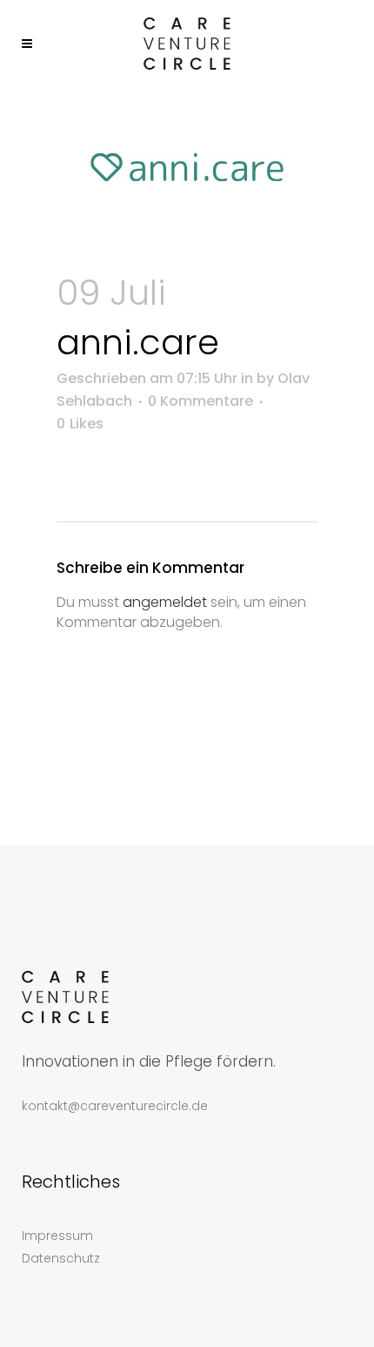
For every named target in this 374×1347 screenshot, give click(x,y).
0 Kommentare (200, 401)
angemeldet (165, 602)
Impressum (57, 1235)
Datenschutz (61, 1258)
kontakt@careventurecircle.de (115, 1106)
